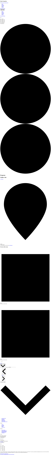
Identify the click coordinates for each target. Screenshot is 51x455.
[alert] (25, 276)
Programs (3, 5)
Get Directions (10, 245)
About (2, 4)
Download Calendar (2, 8)
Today (1, 363)
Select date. (7, 367)
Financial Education (4, 431)
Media (2, 6)
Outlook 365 (3, 419)
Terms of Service (12, 454)
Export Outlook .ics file (4, 421)
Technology (3, 432)
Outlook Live (3, 420)
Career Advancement (4, 430)
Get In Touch (3, 427)
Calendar (3, 13)
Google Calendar (4, 418)
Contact (3, 7)
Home (2, 11)
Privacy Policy (2, 454)
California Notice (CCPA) (7, 454)
